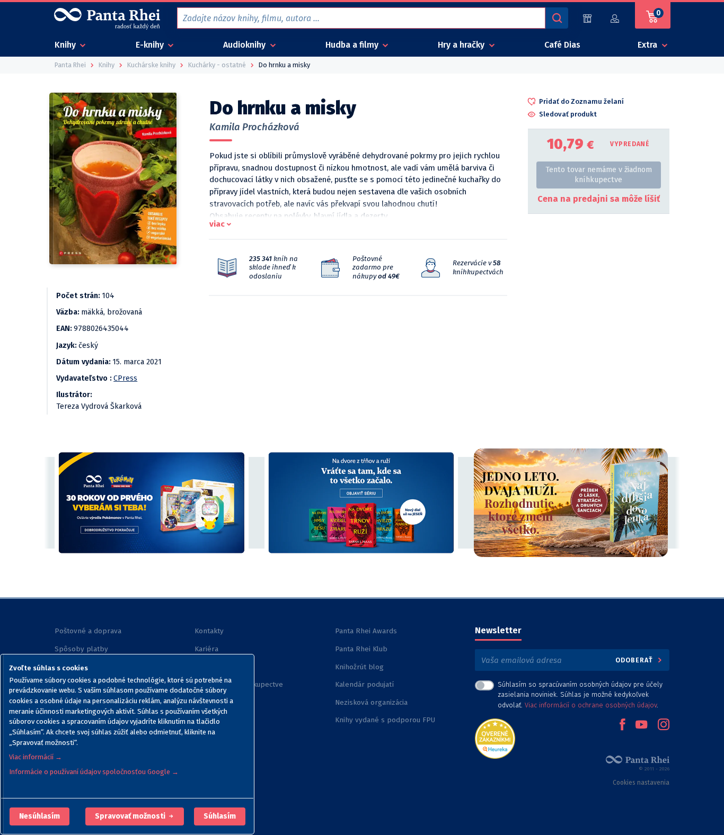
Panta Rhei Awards (366, 630)
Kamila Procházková (254, 127)
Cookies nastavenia (641, 782)
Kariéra (206, 648)
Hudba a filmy (353, 45)
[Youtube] (641, 725)
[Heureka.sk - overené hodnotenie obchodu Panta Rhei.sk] (495, 738)
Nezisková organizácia (371, 702)
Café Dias (562, 45)
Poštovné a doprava (88, 630)
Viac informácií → (35, 757)
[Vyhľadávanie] (556, 18)
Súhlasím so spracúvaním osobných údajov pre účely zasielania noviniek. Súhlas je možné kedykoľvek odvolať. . (580, 694)
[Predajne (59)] (587, 18)
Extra (648, 45)
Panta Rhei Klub (361, 648)
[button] (39, 816)
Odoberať (635, 660)
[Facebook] (622, 725)
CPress (125, 378)
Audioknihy (245, 45)
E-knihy (151, 45)
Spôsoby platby (81, 648)
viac (217, 224)
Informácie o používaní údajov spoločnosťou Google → (94, 772)
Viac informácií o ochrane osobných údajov (591, 705)
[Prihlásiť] (615, 18)
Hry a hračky (462, 45)
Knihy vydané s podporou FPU (385, 719)
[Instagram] (663, 725)
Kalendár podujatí (364, 684)
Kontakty (209, 630)
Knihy (66, 45)
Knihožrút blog (359, 666)
